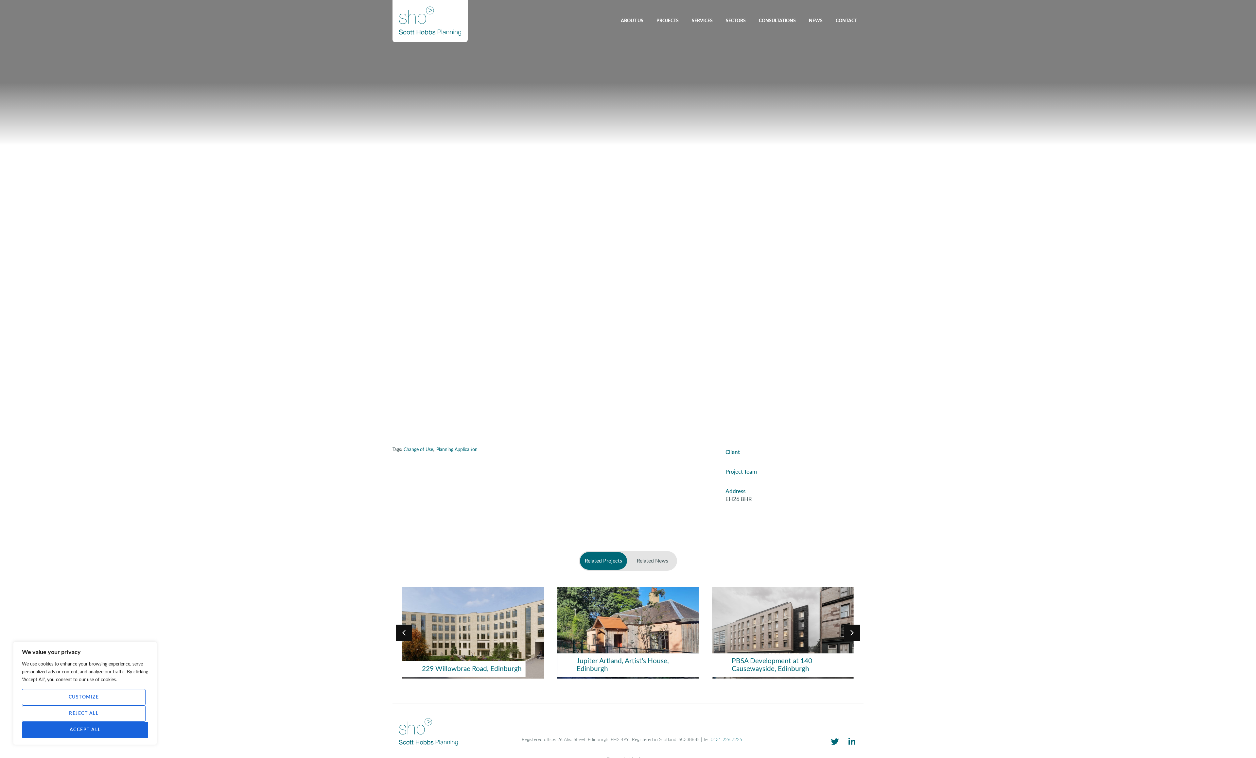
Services (702, 21)
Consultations (777, 21)
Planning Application (457, 449)
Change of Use (418, 449)
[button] (852, 633)
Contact (846, 21)
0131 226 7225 (726, 739)
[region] (85, 693)
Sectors (736, 21)
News (816, 21)
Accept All (85, 730)
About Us (632, 21)
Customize (84, 697)
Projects (667, 21)
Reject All (83, 713)
